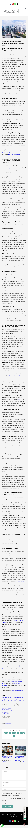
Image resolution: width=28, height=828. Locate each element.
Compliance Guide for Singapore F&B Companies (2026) (7, 758)
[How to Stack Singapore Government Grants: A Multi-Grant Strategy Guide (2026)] (20, 747)
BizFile (10, 169)
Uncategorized (8, 723)
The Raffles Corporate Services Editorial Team (12, 721)
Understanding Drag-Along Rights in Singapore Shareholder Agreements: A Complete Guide (7, 710)
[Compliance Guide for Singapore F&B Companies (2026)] (7, 747)
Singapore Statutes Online (15, 375)
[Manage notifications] (24, 824)
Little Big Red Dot (14, 816)
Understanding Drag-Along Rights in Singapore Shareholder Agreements (7, 699)
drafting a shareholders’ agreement (10, 152)
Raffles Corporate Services (17, 690)
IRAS (19, 399)
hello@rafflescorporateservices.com (17, 1)
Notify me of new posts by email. (17, 803)
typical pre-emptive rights (14, 154)
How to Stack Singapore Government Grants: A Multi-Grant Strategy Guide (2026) (20, 758)
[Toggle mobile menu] (25, 9)
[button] (3, 755)
